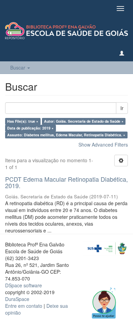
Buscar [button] (18, 67)
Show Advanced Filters (103, 144)
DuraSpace (17, 299)
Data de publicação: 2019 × (30, 128)
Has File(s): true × (22, 121)
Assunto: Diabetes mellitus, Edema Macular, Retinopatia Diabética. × (66, 134)
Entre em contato (23, 305)
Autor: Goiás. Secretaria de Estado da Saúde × (83, 121)
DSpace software (23, 285)
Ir (121, 108)
